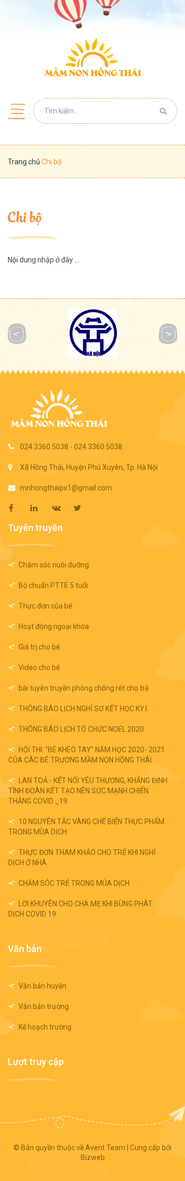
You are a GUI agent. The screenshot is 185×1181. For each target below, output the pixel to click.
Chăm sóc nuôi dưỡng (53, 565)
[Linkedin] (40, 508)
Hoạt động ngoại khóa (53, 626)
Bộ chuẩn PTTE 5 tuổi (53, 585)
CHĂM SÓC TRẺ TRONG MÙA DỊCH (74, 883)
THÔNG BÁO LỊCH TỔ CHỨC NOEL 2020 (81, 729)
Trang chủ (25, 162)
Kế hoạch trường (44, 1027)
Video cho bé (39, 667)
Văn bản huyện (42, 986)
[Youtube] (83, 508)
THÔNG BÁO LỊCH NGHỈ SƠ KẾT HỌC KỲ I (82, 708)
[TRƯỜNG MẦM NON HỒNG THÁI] (93, 57)
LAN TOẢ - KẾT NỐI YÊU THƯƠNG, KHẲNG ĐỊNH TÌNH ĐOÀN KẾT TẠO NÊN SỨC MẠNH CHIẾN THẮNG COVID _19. (88, 790)
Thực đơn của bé (45, 606)
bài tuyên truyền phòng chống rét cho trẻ (83, 688)
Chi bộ (25, 216)
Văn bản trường (43, 1006)
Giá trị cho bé (39, 647)
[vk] (62, 508)
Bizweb (93, 1157)
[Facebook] (19, 508)
